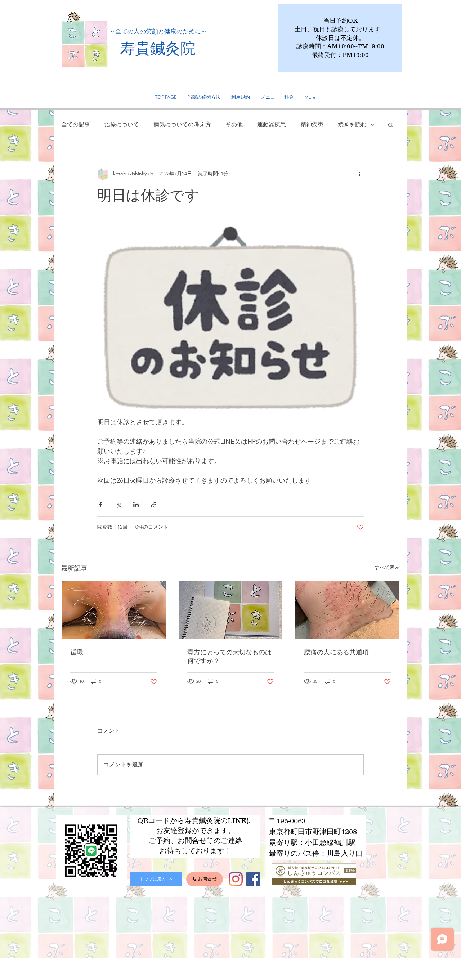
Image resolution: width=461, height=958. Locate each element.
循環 (76, 652)
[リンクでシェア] (153, 504)
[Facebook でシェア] (100, 504)
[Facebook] (253, 879)
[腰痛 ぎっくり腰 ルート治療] (347, 610)
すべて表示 (387, 567)
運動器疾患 (271, 124)
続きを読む (352, 124)
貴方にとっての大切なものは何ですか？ (229, 656)
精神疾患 (311, 124)
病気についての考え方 (182, 124)
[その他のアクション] (359, 174)
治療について (121, 124)
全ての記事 (75, 124)
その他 (234, 124)
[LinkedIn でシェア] (136, 504)
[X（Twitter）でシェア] (118, 504)
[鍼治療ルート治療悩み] (231, 610)
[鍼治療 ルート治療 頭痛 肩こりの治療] (114, 610)
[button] (390, 124)
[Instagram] (236, 879)
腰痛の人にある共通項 (336, 652)
